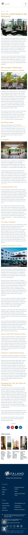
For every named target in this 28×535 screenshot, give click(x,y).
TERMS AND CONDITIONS (16, 532)
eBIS (3, 494)
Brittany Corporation (20, 509)
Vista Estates (5, 503)
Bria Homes (5, 510)
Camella (4, 508)
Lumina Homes (6, 505)
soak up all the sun (21, 126)
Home (3, 487)
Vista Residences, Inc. (20, 503)
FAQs (16, 491)
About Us (4, 489)
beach (2, 103)
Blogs (3, 492)
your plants (4, 183)
